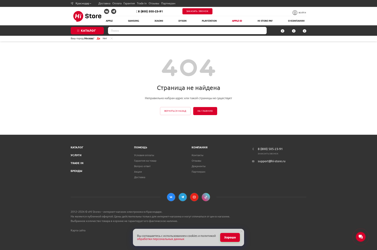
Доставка (104, 3)
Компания (200, 147)
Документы (199, 166)
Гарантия (129, 3)
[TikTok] (206, 197)
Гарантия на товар (145, 160)
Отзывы (154, 3)
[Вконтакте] (171, 197)
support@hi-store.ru (271, 161)
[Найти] (262, 30)
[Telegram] (182, 197)
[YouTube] (194, 197)
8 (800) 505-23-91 (150, 11)
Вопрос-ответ (142, 166)
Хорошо (230, 237)
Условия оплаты (144, 155)
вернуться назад (175, 111)
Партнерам (168, 3)
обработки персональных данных (160, 239)
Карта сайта (78, 230)
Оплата (117, 3)
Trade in (142, 3)
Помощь (140, 147)
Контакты (197, 155)
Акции (138, 171)
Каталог (77, 147)
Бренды (76, 170)
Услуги (76, 155)
